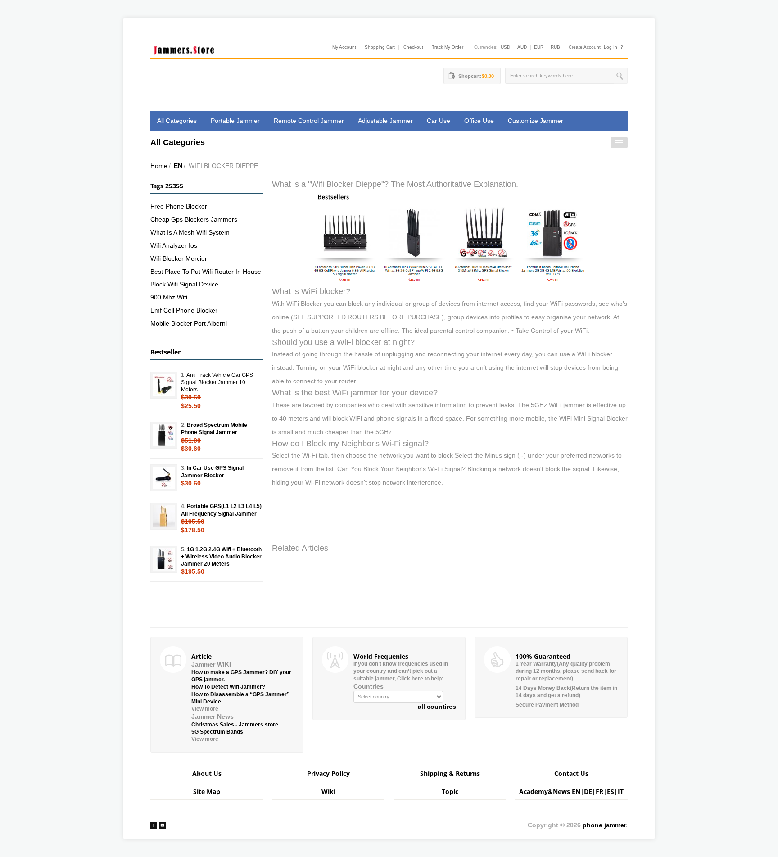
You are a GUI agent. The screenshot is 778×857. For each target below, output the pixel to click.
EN (178, 165)
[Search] (621, 76)
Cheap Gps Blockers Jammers (193, 219)
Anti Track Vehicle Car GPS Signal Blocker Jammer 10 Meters (217, 382)
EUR (538, 47)
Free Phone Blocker (178, 206)
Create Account (585, 47)
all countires (437, 706)
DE (588, 791)
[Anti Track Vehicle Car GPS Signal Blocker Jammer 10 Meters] (163, 385)
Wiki (328, 791)
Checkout (413, 47)
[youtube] (162, 825)
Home (158, 165)
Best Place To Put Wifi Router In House (205, 271)
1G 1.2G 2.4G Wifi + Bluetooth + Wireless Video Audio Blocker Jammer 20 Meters (221, 556)
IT (621, 791)
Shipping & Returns (450, 773)
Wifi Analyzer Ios (173, 245)
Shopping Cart (380, 47)
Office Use (479, 120)
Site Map (206, 791)
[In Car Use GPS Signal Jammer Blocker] (163, 477)
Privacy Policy (328, 773)
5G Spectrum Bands (217, 732)
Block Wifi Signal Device (184, 284)
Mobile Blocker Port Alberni (188, 323)
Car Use (438, 120)
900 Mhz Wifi (168, 297)
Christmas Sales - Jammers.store (234, 724)
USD (505, 47)
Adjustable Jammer (385, 120)
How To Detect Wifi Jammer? (228, 687)
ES (610, 791)
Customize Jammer (535, 120)
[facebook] (153, 825)
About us (207, 773)
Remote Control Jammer (309, 120)
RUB (555, 47)
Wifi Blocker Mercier (178, 258)
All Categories (177, 120)
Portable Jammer (235, 120)
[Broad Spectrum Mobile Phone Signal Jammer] (163, 435)
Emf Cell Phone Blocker (183, 310)
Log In (610, 47)
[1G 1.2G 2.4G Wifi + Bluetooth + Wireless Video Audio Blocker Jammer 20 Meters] (163, 559)
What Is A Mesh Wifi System (190, 232)
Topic (450, 791)
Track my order (447, 47)
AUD (522, 47)
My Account (344, 47)
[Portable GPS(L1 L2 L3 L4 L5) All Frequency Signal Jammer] (163, 516)
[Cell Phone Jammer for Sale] (450, 237)
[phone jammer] (184, 48)
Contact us (571, 773)
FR (599, 791)
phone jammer (604, 825)
